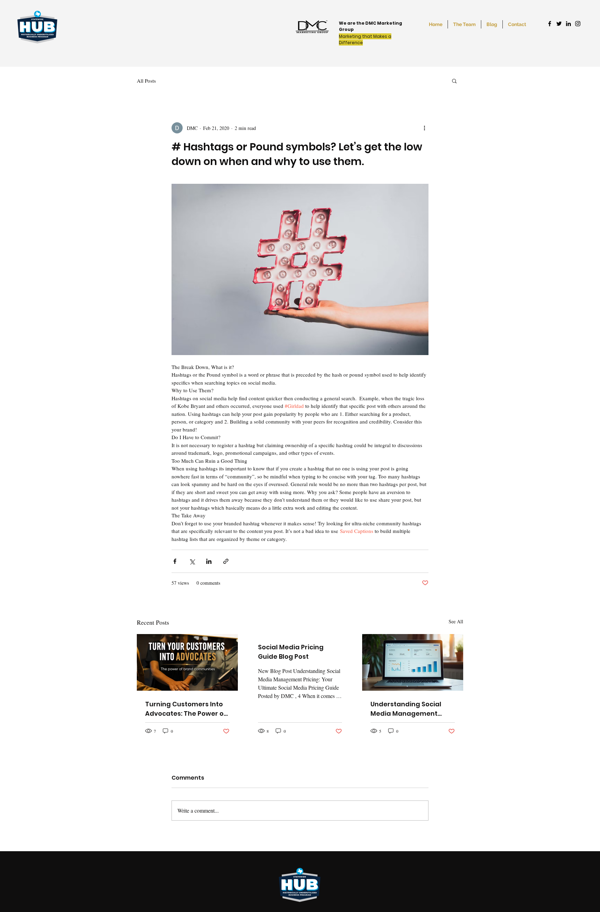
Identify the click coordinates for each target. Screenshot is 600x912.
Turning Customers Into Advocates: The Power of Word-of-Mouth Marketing (185, 709)
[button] (454, 80)
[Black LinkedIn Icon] (568, 23)
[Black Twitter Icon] (559, 23)
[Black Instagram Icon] (577, 23)
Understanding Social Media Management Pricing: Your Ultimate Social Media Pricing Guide (405, 709)
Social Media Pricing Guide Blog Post (291, 652)
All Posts (146, 80)
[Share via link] (226, 561)
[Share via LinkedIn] (209, 561)
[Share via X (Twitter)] (192, 561)
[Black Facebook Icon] (549, 23)
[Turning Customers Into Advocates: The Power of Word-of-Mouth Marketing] (187, 662)
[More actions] (424, 128)
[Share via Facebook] (175, 561)
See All (456, 621)
